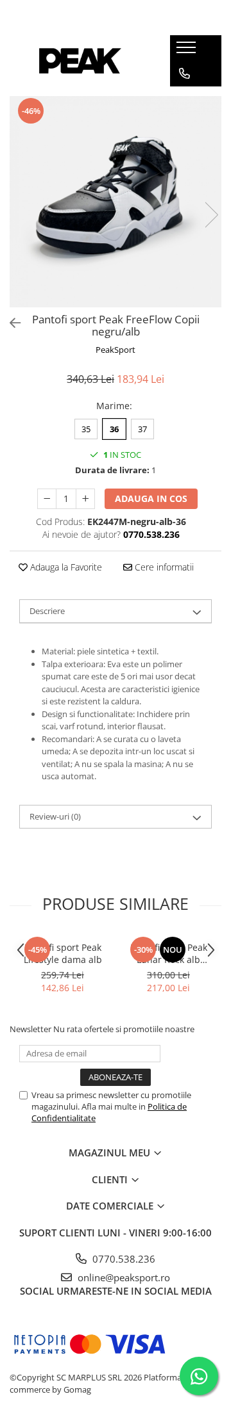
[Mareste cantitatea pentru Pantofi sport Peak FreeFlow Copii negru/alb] (85, 499)
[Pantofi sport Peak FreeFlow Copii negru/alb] (115, 201)
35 (85, 429)
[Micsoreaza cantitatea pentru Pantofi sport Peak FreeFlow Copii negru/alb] (46, 499)
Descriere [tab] (47, 611)
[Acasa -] (80, 60)
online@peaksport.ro (122, 1277)
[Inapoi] (9, 323)
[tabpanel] (115, 201)
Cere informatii (163, 567)
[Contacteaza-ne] (184, 73)
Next (211, 215)
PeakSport (115, 349)
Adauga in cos (151, 498)
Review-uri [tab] (55, 816)
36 (114, 429)
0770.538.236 (122, 1258)
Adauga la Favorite (65, 567)
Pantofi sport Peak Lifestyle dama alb (63, 953)
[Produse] (187, 51)
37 (142, 429)
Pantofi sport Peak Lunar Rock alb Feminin (168, 953)
